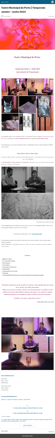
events (8, 416)
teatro (37, 419)
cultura (5, 419)
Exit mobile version (27, 436)
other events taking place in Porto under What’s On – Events (28, 413)
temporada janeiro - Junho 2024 (18, 420)
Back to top (51, 431)
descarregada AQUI (37, 234)
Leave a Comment (27, 425)
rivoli (34, 419)
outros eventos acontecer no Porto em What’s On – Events (28, 408)
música (17, 419)
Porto (20, 419)
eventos (13, 419)
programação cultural (28, 419)
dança (9, 419)
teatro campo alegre (44, 419)
